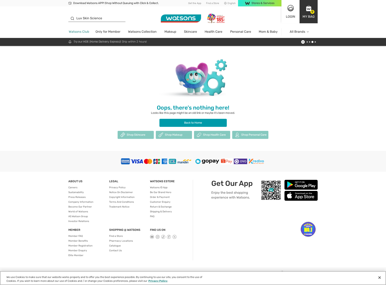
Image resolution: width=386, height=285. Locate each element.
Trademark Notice (119, 206)
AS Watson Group (78, 216)
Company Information (80, 202)
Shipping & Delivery (161, 211)
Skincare (190, 32)
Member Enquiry (77, 250)
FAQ (152, 216)
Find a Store (212, 3)
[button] (309, 11)
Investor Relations (78, 221)
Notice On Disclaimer (121, 192)
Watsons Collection (142, 32)
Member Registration (80, 245)
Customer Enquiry (160, 202)
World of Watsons (78, 211)
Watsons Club (79, 32)
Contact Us (115, 250)
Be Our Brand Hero (160, 192)
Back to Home (193, 122)
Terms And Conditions (121, 202)
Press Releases (77, 197)
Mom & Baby (268, 32)
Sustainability (76, 192)
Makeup (170, 32)
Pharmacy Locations (121, 240)
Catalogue (115, 245)
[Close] (379, 277)
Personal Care (240, 32)
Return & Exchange (161, 206)
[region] (193, 278)
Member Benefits (78, 240)
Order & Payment (160, 197)
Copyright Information (121, 197)
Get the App (194, 3)
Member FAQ (75, 236)
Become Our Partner (80, 206)
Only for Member (107, 32)
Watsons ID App (158, 187)
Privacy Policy (117, 187)
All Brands (297, 32)
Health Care (213, 32)
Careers (72, 187)
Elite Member (75, 255)
